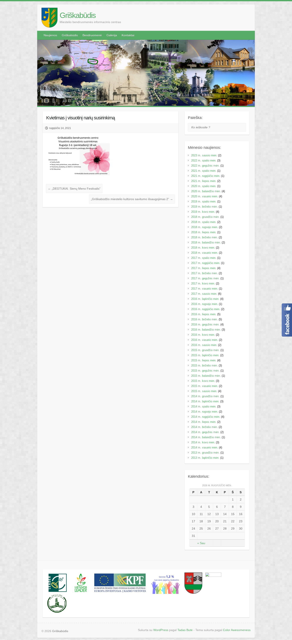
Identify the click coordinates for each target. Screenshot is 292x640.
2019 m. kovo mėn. (203, 211)
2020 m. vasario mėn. (204, 196)
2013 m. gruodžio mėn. (205, 452)
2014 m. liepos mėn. (203, 421)
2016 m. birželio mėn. (204, 319)
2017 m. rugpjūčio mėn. (205, 263)
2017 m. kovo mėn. (203, 283)
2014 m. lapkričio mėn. (205, 401)
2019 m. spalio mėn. (203, 201)
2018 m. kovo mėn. (203, 247)
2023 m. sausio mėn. (204, 155)
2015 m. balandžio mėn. (206, 375)
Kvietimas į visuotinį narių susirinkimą (80, 117)
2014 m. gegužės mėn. (205, 432)
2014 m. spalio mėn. (203, 406)
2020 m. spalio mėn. (203, 186)
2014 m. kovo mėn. (203, 442)
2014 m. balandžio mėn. (206, 437)
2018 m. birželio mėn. (204, 237)
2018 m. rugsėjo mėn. (204, 227)
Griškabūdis (78, 15)
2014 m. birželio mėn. (204, 427)
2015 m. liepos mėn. (203, 360)
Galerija (111, 35)
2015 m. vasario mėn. (204, 386)
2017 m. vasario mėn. (204, 288)
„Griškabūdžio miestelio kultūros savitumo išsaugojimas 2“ (132, 199)
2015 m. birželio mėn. (204, 365)
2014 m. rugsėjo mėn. (204, 411)
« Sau (201, 543)
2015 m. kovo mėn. (203, 380)
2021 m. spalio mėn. (203, 170)
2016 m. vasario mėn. (204, 339)
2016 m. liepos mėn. (203, 314)
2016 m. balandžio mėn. (206, 329)
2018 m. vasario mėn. (204, 252)
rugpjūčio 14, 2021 (60, 128)
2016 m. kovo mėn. (203, 334)
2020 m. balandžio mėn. (206, 191)
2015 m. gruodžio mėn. (205, 350)
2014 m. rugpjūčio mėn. (205, 416)
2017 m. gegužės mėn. (205, 278)
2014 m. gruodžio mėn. (205, 396)
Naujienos (50, 35)
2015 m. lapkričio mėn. (205, 355)
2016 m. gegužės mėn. (205, 324)
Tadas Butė (185, 630)
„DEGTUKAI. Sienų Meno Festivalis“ (74, 188)
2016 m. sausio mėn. (204, 345)
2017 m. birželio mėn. (204, 273)
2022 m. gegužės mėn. (205, 165)
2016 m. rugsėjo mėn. (204, 304)
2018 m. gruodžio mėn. (205, 216)
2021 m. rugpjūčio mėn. (205, 175)
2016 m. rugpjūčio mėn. (205, 309)
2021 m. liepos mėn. (203, 181)
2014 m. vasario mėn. (204, 447)
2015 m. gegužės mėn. (205, 370)
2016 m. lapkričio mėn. (205, 298)
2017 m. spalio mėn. (203, 257)
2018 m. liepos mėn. (203, 232)
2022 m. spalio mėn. (203, 160)
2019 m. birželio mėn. (204, 206)
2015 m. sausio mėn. (204, 391)
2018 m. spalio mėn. (203, 222)
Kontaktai (128, 35)
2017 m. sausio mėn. (204, 293)
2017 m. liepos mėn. (203, 268)
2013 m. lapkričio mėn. (205, 457)
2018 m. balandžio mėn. (206, 242)
